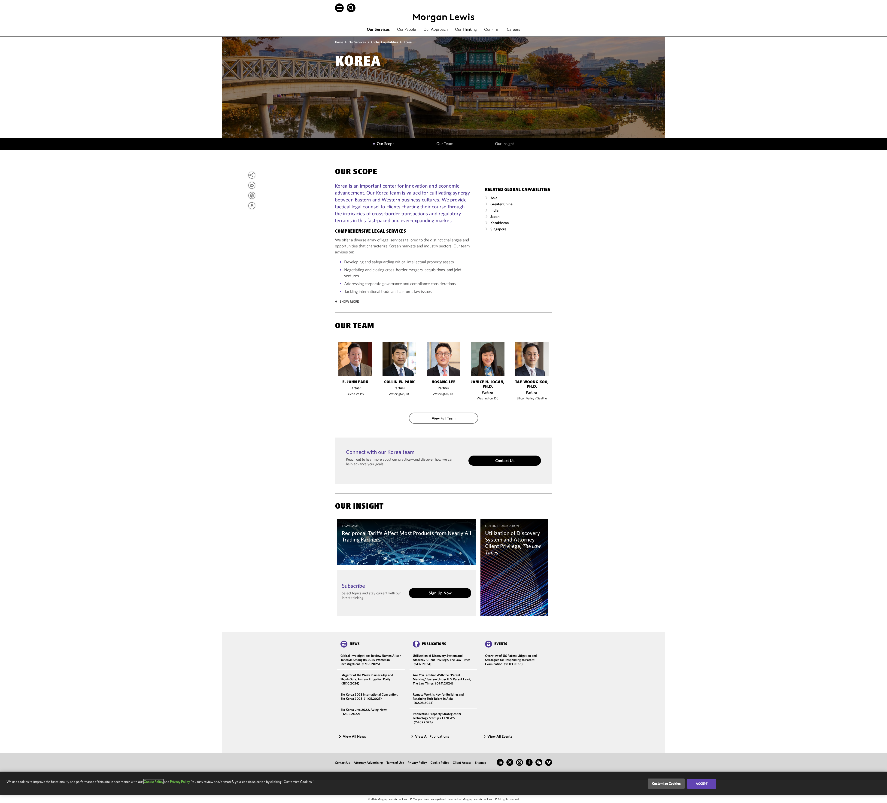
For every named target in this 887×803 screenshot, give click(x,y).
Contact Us (504, 460)
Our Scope (386, 143)
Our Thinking (466, 29)
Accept (702, 784)
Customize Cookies (666, 783)
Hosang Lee (443, 382)
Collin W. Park (399, 382)
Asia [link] (493, 197)
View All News (354, 736)
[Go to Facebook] (529, 762)
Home (339, 42)
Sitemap (480, 762)
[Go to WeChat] (538, 762)
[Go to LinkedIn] (500, 762)
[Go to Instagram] (519, 762)
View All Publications (432, 736)
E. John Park (355, 382)
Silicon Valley (355, 394)
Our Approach (435, 29)
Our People (406, 29)
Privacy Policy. (180, 781)
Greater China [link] (501, 204)
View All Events (499, 736)
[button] (339, 7)
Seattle (542, 398)
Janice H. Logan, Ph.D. (487, 384)
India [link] (494, 210)
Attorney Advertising (368, 762)
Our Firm (491, 29)
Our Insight (504, 143)
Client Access (462, 762)
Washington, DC (399, 394)
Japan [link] (495, 216)
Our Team (444, 143)
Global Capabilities (384, 42)
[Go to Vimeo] (548, 762)
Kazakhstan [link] (499, 222)
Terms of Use (395, 762)
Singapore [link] (498, 229)
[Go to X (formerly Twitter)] (509, 762)
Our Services (378, 29)
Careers (513, 29)
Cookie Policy (440, 762)
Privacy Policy (417, 762)
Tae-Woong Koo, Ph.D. (532, 384)
